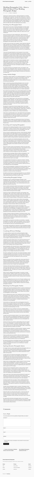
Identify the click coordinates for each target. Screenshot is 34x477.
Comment (5, 417)
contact (26, 1)
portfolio (29, 1)
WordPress (8, 473)
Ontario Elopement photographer (8, 1)
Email (4, 432)
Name (4, 427)
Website (4, 436)
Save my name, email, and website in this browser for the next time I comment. (16, 441)
